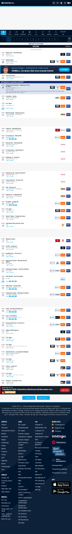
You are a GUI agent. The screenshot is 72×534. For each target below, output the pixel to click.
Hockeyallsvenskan (25, 478)
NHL (19, 475)
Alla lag (37, 489)
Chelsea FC (39, 434)
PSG (36, 440)
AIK (36, 472)
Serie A (20, 454)
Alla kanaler (5, 492)
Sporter (63, 32)
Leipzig (37, 451)
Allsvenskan (22, 460)
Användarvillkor (57, 465)
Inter (36, 457)
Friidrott (4, 452)
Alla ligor (21, 523)
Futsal (3, 446)
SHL (19, 472)
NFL (19, 484)
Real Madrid (39, 466)
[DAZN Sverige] (62, 54)
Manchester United (41, 437)
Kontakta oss (6, 503)
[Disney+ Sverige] (62, 279)
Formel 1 (21, 487)
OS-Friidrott (22, 514)
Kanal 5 (4, 486)
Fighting (4, 460)
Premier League (23, 434)
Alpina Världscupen (25, 498)
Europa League (23, 440)
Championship (23, 428)
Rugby (3, 440)
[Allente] (62, 61)
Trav (2, 469)
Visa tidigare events (36, 49)
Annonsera (5, 506)
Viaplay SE (5, 478)
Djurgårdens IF (40, 478)
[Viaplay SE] (57, 137)
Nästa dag (42, 398)
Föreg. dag (30, 398)
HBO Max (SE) (6, 489)
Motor (3, 463)
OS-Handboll (22, 489)
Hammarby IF (40, 484)
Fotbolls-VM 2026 (24, 469)
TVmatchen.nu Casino (59, 473)
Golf (2, 458)
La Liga (20, 457)
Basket (3, 434)
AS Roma (38, 454)
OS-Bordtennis (23, 520)
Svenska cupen (23, 463)
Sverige (37, 487)
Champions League (25, 437)
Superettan (22, 466)
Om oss (4, 500)
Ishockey (4, 428)
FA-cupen (21, 431)
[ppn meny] (65, 3)
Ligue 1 (20, 448)
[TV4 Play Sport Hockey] (57, 130)
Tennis (3, 455)
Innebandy (5, 443)
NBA (19, 481)
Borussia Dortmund (42, 448)
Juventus (38, 463)
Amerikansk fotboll (8, 431)
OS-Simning (22, 517)
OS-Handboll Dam (24, 511)
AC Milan (38, 460)
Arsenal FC (39, 425)
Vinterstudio (5, 466)
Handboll (4, 437)
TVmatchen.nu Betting (59, 469)
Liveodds (11, 55)
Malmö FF (38, 475)
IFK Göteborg (40, 481)
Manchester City (41, 428)
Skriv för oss (5, 519)
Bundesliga (22, 451)
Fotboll (3, 425)
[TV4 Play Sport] (57, 240)
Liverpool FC (39, 431)
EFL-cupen (22, 425)
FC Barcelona (40, 469)
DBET (7, 55)
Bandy (3, 449)
